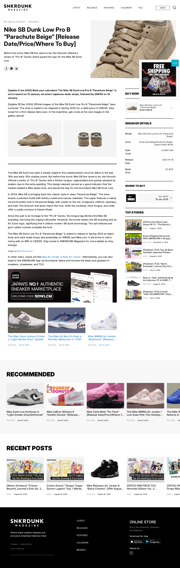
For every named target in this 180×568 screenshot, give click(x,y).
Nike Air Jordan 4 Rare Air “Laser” (61, 256)
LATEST (76, 7)
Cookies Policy (26, 544)
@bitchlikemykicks (25, 251)
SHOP (163, 8)
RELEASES (92, 7)
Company (14, 544)
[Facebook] (6, 69)
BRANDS (81, 550)
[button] (93, 49)
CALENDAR (126, 7)
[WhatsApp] (11, 69)
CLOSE (175, 63)
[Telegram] (16, 69)
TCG (140, 7)
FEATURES (109, 7)
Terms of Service (17, 549)
